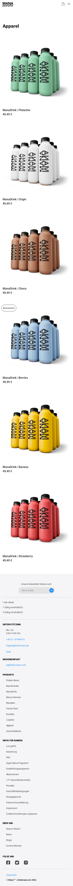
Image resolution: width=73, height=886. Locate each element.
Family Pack (12, 708)
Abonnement (12, 774)
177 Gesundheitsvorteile (18, 780)
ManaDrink (11, 691)
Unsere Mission (14, 846)
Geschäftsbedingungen (17, 791)
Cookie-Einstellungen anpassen (21, 814)
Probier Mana (12, 680)
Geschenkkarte (13, 731)
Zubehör (10, 720)
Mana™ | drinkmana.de (19, 880)
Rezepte (10, 785)
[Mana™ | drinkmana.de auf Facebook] (8, 863)
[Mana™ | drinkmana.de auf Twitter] (17, 863)
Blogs (9, 840)
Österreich (11, 875)
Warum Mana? (13, 829)
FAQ (8, 757)
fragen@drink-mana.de (17, 645)
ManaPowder (12, 686)
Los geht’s (11, 746)
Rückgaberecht (13, 797)
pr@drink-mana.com (16, 665)
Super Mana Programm (17, 763)
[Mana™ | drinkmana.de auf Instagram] (26, 863)
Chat (8, 652)
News (9, 834)
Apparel (9, 725)
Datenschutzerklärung (17, 802)
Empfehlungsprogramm (17, 769)
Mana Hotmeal (13, 697)
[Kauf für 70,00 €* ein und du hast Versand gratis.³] (63, 4)
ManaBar (10, 703)
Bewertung (11, 752)
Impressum (11, 808)
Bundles (10, 714)
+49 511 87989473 (15, 639)
